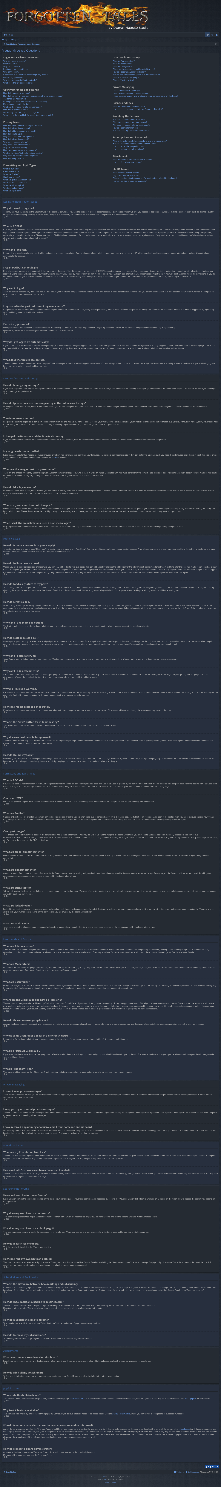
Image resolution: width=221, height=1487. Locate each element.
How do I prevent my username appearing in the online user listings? (33, 96)
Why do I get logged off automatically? (20, 80)
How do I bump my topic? (14, 158)
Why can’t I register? (12, 66)
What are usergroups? (122, 66)
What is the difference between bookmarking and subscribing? (140, 141)
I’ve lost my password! (13, 77)
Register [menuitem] (217, 35)
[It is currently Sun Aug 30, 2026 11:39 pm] (216, 44)
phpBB (55, 457)
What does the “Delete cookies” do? (18, 83)
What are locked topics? (13, 188)
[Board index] (77, 16)
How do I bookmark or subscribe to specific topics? (135, 144)
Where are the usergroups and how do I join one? (134, 69)
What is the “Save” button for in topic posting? (23, 153)
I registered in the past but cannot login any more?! (25, 75)
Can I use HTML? (11, 172)
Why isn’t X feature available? (126, 175)
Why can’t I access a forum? (15, 142)
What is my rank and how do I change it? (21, 112)
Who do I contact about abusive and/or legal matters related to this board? (145, 178)
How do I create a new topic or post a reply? (22, 125)
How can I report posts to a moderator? (20, 150)
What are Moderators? (122, 64)
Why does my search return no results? (130, 122)
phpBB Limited (76, 1398)
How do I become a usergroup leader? (129, 72)
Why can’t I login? (11, 72)
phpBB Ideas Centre (121, 1414)
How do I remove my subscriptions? (128, 149)
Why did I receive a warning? (15, 147)
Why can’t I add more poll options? (18, 136)
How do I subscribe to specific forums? (130, 146)
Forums (9, 34)
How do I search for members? (126, 128)
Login (7, 39)
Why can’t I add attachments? (16, 145)
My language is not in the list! (16, 104)
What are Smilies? (11, 174)
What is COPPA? (10, 64)
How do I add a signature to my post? (19, 131)
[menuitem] (207, 34)
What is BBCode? (11, 169)
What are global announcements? (17, 180)
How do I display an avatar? (15, 110)
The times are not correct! (14, 99)
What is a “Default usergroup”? (126, 77)
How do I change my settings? (16, 93)
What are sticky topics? (13, 185)
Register (16, 39)
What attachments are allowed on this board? (132, 159)
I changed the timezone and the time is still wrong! (25, 101)
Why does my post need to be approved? (21, 156)
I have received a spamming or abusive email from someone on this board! (145, 96)
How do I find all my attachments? (127, 162)
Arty (105, 1479)
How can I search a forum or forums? (129, 119)
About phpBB (190, 1398)
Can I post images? (11, 177)
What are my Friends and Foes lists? (129, 106)
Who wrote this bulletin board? (126, 173)
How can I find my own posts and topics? (131, 130)
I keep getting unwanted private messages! (131, 93)
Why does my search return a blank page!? (131, 125)
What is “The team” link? (123, 80)
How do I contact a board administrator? (130, 181)
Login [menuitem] (213, 35)
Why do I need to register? (14, 61)
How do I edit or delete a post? (16, 128)
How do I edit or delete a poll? (16, 139)
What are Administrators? (124, 61)
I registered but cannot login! (15, 69)
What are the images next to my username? (22, 107)
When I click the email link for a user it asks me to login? (28, 115)
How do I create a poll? (13, 134)
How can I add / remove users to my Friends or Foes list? (138, 109)
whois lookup (184, 1429)
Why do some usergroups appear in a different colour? (136, 75)
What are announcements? (15, 182)
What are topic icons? (12, 191)
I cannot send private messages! (127, 90)
